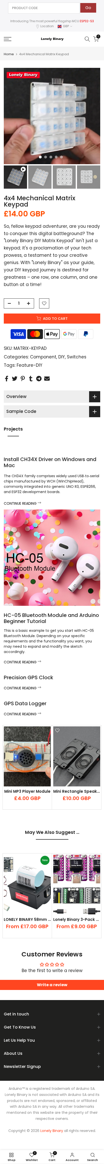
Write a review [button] (52, 985)
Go (88, 8)
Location (47, 26)
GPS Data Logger (25, 703)
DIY (61, 357)
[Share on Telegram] (39, 378)
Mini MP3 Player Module (27, 791)
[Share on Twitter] (14, 378)
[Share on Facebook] (6, 378)
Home (9, 54)
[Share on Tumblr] (31, 378)
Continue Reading (21, 503)
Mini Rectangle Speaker (77, 791)
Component (43, 357)
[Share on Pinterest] (22, 378)
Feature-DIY (29, 365)
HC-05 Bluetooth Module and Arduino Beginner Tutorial (51, 618)
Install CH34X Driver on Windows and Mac (50, 462)
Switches (76, 357)
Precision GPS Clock (28, 677)
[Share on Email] (47, 378)
